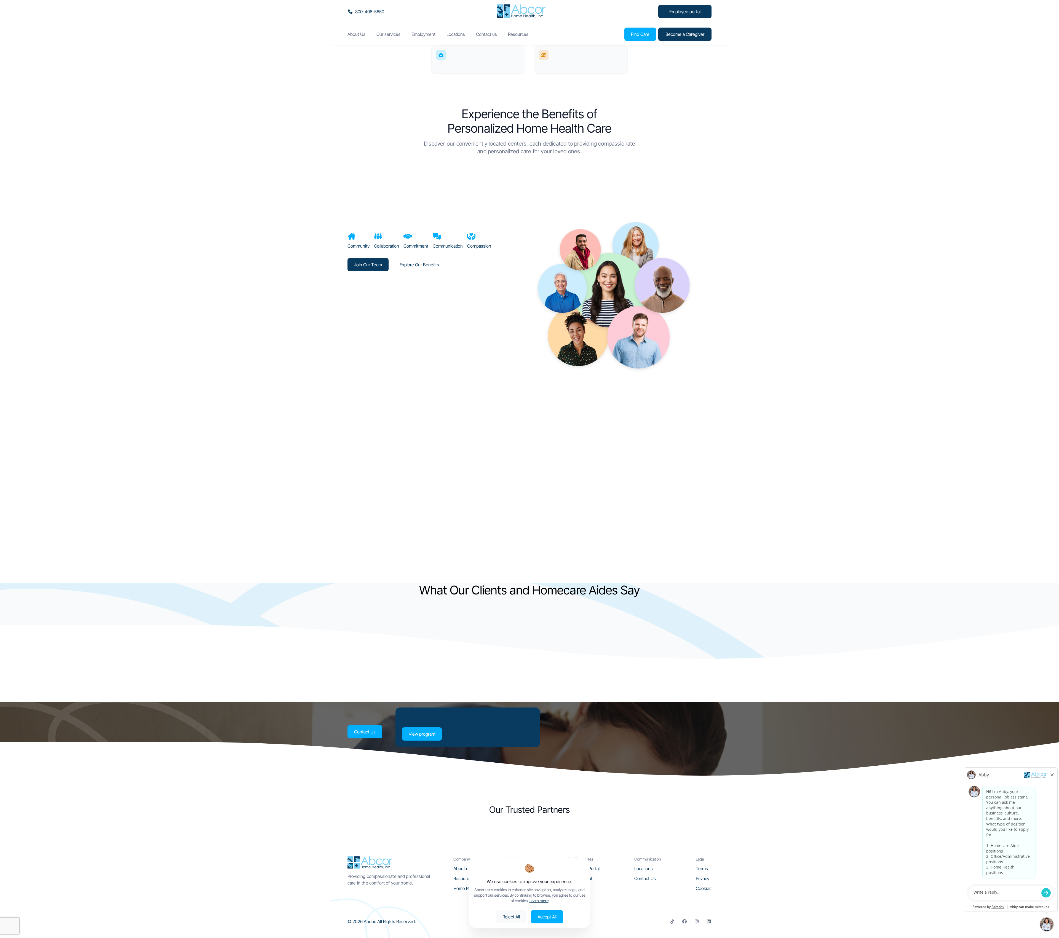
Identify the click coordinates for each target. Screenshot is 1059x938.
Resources (518, 34)
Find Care (640, 34)
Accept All (547, 917)
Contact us (486, 34)
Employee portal (684, 11)
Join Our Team (368, 264)
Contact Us (365, 732)
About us (462, 868)
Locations (455, 34)
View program (422, 734)
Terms (702, 868)
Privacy (702, 878)
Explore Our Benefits (419, 264)
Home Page (464, 888)
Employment (423, 34)
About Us (356, 34)
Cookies (704, 888)
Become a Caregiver (684, 34)
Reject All (511, 917)
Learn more (539, 900)
